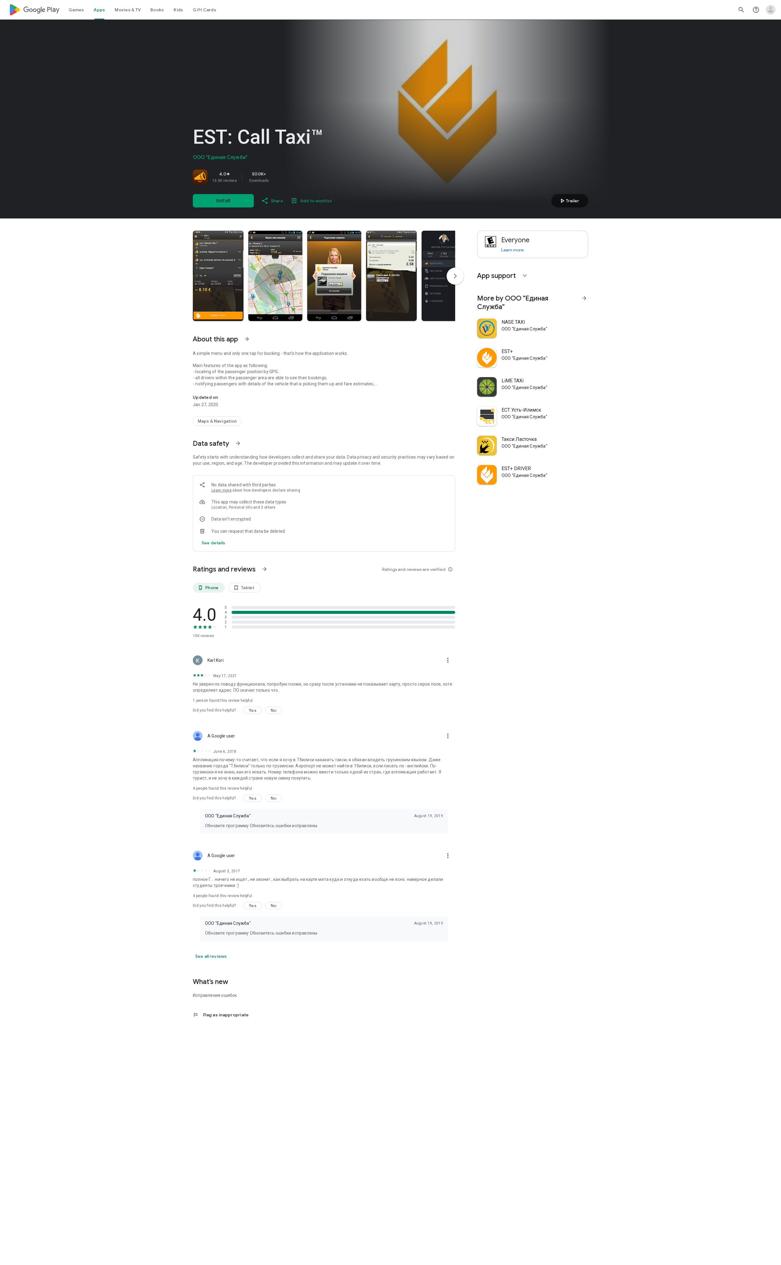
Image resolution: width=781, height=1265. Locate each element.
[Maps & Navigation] (217, 421)
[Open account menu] (770, 9)
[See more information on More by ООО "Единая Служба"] (584, 298)
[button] (218, 276)
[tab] (76, 10)
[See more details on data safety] (213, 542)
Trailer (569, 200)
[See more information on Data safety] (238, 443)
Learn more (221, 490)
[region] (278, 177)
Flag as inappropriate (221, 1015)
